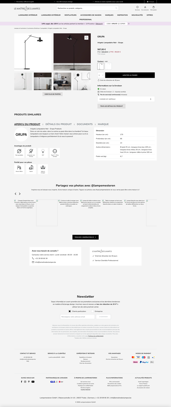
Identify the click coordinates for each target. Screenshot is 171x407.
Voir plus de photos (53, 94)
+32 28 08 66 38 (41, 258)
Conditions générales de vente (85, 383)
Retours (85, 359)
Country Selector (85, 389)
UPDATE (116, 24)
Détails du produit (59, 124)
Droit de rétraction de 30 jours (114, 359)
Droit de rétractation (85, 363)
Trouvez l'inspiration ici (84, 237)
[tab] (28, 124)
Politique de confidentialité (95, 336)
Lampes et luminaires (20, 28)
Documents (85, 124)
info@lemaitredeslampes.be (45, 262)
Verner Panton (143, 383)
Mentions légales (85, 387)
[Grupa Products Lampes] (108, 36)
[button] (23, 81)
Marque (103, 124)
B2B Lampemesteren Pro (114, 385)
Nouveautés (137, 15)
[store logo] (27, 8)
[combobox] (88, 8)
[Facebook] (21, 382)
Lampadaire (44, 28)
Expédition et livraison (85, 357)
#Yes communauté (114, 381)
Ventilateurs (70, 15)
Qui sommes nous (85, 381)
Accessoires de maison (143, 387)
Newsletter (114, 357)
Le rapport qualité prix (143, 385)
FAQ (28, 361)
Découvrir (99, 24)
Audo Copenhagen (143, 381)
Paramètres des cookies (114, 383)
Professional (85, 19)
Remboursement (85, 361)
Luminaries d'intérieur (33, 28)
